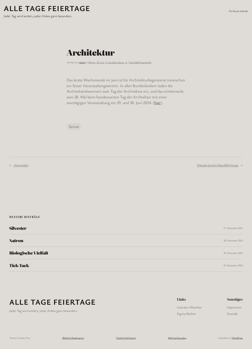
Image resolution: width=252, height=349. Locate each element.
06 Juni (91, 62)
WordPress (237, 338)
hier (157, 102)
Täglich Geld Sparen (126, 338)
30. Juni (100, 62)
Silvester (17, 228)
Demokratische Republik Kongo (217, 165)
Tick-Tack (19, 265)
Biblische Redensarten (73, 338)
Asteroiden (21, 165)
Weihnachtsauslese (177, 338)
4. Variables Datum (114, 62)
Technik (74, 126)
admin (82, 62)
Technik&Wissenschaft (139, 62)
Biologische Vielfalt (28, 252)
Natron (16, 240)
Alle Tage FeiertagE (47, 8)
